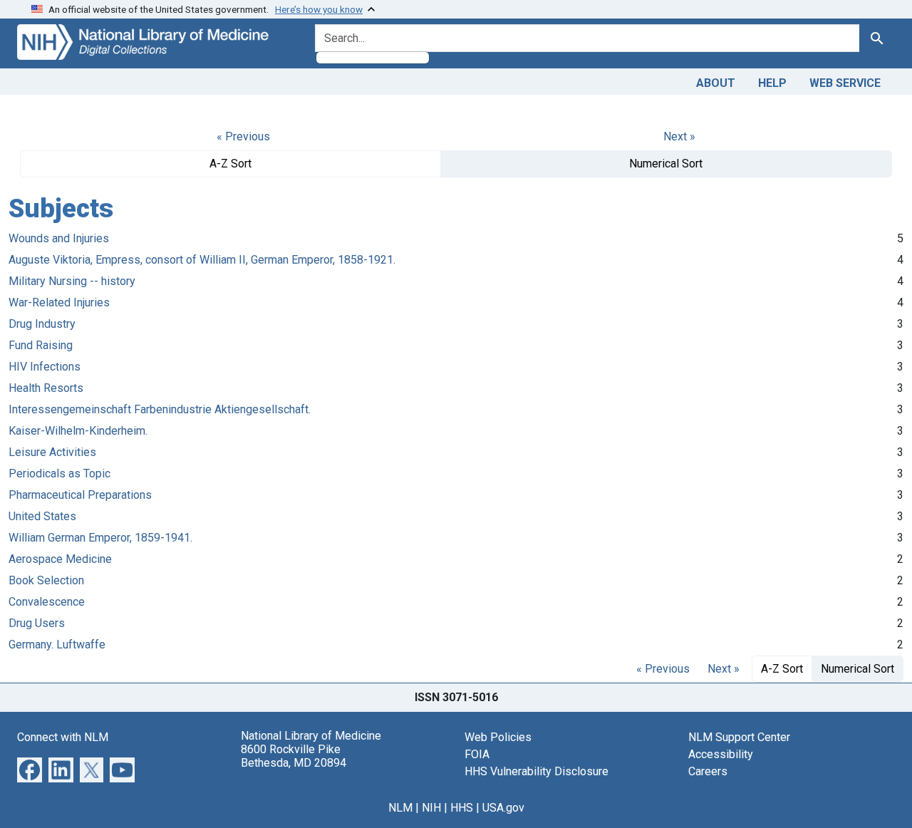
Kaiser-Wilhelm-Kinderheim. (78, 431)
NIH (431, 807)
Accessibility (720, 754)
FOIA (477, 754)
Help (772, 83)
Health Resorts (46, 388)
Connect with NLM (62, 737)
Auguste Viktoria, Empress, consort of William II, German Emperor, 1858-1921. (202, 259)
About (715, 83)
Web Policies (498, 737)
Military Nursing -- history (72, 281)
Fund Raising (41, 345)
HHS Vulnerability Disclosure (536, 771)
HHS (461, 807)
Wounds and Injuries (59, 238)
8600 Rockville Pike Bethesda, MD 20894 (293, 756)
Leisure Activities (52, 452)
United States (42, 516)
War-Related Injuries (59, 302)
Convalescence (47, 602)
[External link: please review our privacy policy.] (29, 768)
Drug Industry (42, 324)
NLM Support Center (739, 737)
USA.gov (503, 807)
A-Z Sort (230, 163)
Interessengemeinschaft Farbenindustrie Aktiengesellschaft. (160, 409)
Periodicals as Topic (59, 473)
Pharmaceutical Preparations (80, 495)
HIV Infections (45, 366)
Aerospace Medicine (60, 559)
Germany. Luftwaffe (57, 644)
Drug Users (37, 623)
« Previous (243, 136)
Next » (679, 136)
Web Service (845, 83)
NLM (400, 807)
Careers (707, 771)
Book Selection (46, 580)
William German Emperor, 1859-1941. (100, 537)
